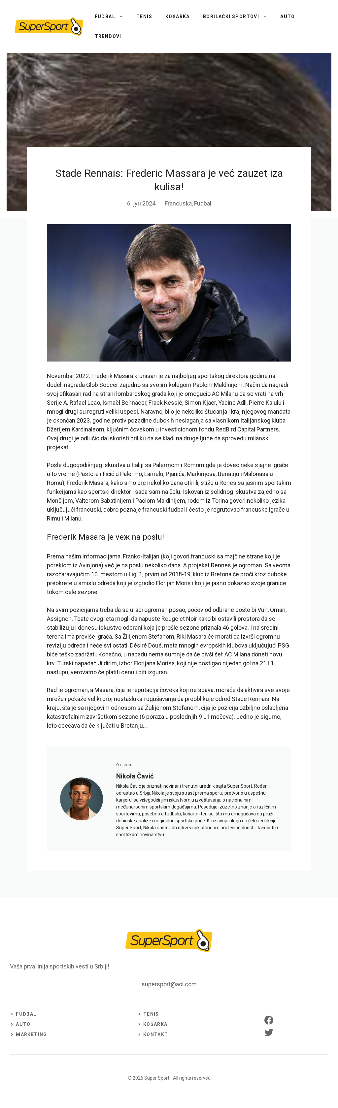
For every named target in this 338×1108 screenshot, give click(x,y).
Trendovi (108, 36)
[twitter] (268, 1032)
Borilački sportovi (231, 16)
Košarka (177, 16)
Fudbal (105, 16)
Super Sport (156, 1078)
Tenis (144, 16)
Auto (287, 16)
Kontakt (155, 1034)
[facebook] (268, 1020)
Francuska (178, 203)
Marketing (31, 1034)
